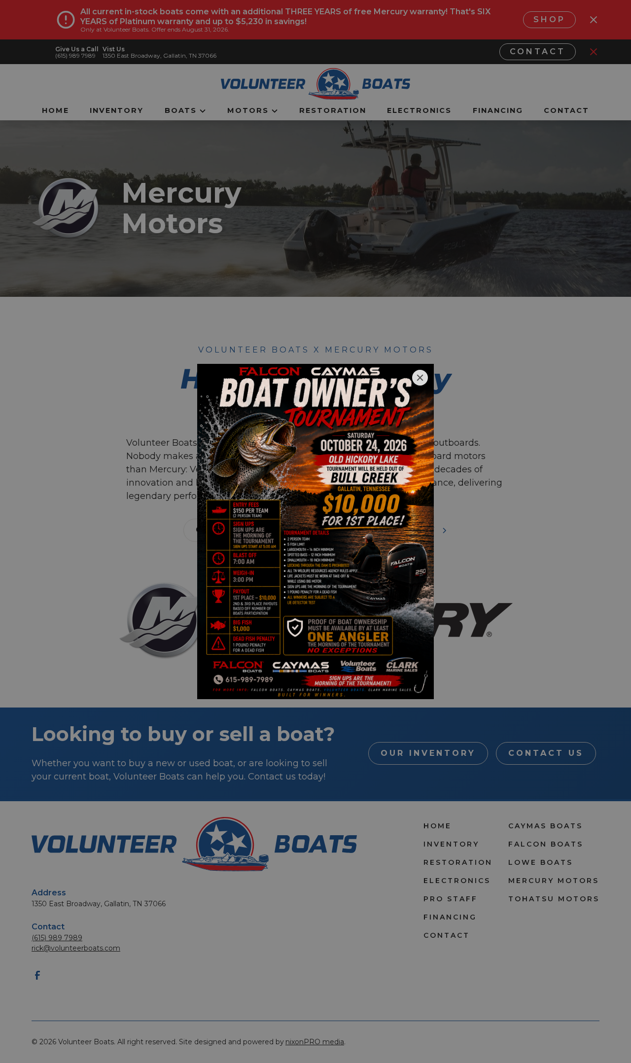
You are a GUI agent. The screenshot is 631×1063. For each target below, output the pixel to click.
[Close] (420, 378)
